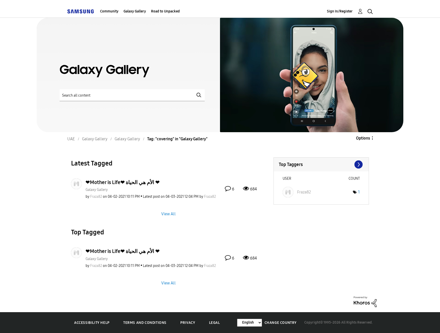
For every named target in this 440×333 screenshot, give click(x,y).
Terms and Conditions (145, 323)
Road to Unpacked (165, 11)
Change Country (281, 323)
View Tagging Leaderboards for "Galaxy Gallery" (321, 164)
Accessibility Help (91, 323)
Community (109, 11)
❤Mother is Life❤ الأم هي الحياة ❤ (123, 182)
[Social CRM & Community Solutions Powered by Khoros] (365, 301)
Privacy (187, 323)
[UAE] (80, 11)
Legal (214, 323)
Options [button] (363, 138)
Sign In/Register (340, 11)
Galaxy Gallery (134, 11)
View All (168, 213)
